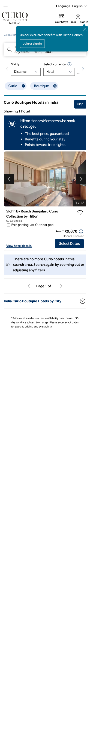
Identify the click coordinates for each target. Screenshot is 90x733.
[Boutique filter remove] (55, 86)
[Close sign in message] (85, 29)
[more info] (81, 231)
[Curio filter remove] (23, 86)
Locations (11, 35)
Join (73, 22)
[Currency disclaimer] (69, 64)
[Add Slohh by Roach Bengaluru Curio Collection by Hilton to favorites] (80, 212)
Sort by (15, 64)
